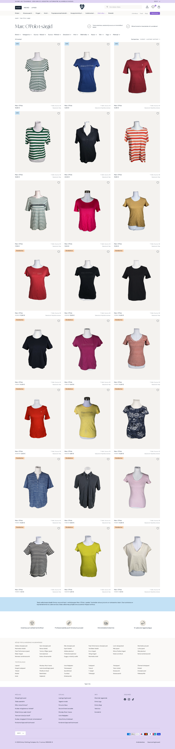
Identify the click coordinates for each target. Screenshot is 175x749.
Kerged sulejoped (20, 668)
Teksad (17, 671)
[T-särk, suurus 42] (38, 349)
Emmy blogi (98, 705)
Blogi (146, 13)
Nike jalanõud (141, 651)
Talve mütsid (116, 668)
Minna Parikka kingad (119, 651)
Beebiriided (43, 673)
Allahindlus (101, 13)
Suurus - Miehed (53, 35)
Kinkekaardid (68, 676)
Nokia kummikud (118, 654)
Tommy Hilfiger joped (46, 651)
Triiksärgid (92, 673)
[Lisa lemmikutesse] (59, 44)
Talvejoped (116, 665)
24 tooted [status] (18, 39)
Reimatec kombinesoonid (22, 656)
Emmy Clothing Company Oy (29, 742)
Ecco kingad (92, 651)
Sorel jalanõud (44, 654)
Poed (141, 13)
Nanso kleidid (43, 648)
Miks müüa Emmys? (21, 705)
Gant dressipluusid (45, 646)
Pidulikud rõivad (44, 671)
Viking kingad (92, 654)
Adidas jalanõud (69, 651)
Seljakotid (42, 676)
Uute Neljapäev (68, 665)
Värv (100, 35)
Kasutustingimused (154, 742)
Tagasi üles (87, 684)
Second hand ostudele (66, 708)
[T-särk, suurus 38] (38, 72)
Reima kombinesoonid (144, 654)
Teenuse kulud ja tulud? (22, 715)
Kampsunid (116, 671)
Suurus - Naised (39, 35)
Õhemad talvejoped (143, 665)
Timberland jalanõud (70, 654)
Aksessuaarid (27, 13)
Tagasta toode (63, 701)
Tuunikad (66, 673)
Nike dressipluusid (69, 646)
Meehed (26, 8)
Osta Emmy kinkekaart (66, 719)
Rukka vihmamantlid (45, 656)
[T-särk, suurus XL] (87, 487)
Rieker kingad (19, 654)
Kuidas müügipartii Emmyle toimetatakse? (28, 719)
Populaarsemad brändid (59, 13)
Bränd (17, 35)
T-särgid (91, 671)
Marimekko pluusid (143, 646)
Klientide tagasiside (101, 698)
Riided (17, 13)
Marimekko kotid (93, 656)
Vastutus (97, 708)
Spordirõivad (68, 671)
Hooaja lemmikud (76, 13)
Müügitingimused (20, 698)
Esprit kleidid (68, 648)
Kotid (45, 13)
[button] (159, 7)
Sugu (107, 35)
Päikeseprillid (141, 673)
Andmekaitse (140, 742)
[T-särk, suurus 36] (87, 141)
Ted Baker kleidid (94, 648)
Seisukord (66, 35)
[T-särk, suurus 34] (87, 72)
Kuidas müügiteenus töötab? (24, 708)
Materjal (115, 35)
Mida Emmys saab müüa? (23, 712)
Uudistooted (89, 13)
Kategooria (26, 35)
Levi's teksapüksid (118, 646)
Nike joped (116, 648)
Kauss (93, 35)
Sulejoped (91, 665)
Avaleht (17, 18)
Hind (74, 35)
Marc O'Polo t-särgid (25, 18)
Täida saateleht (20, 701)
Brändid (110, 13)
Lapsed (34, 8)
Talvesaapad (68, 668)
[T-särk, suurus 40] (38, 211)
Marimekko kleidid (20, 648)
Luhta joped (141, 648)
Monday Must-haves (46, 665)
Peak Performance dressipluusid (98, 646)
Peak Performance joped (22, 651)
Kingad (38, 13)
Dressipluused (142, 671)
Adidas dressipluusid (21, 646)
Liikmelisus (135, 13)
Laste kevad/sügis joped (47, 668)
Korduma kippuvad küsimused (24, 722)
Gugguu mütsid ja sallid (71, 656)
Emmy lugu (98, 701)
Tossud (91, 668)
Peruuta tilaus (63, 705)
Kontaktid (98, 712)
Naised (18, 8)
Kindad (140, 668)
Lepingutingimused (65, 698)
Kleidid (17, 673)
